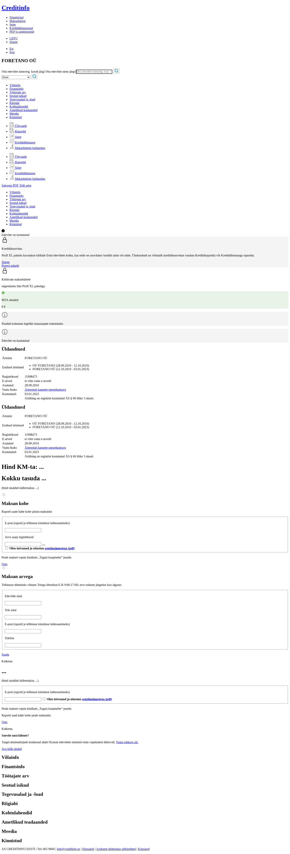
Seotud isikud (17, 96)
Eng (12, 52)
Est (11, 48)
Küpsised (144, 849)
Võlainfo (15, 85)
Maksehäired (17, 21)
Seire (12, 24)
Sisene (13, 42)
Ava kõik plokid (12, 749)
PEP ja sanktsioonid (21, 31)
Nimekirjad (16, 17)
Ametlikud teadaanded (23, 110)
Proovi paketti (10, 265)
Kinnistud (15, 117)
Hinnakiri (88, 849)
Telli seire (25, 185)
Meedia (14, 113)
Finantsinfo (16, 88)
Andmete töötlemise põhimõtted (116, 849)
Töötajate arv (17, 92)
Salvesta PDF (10, 185)
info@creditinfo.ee (68, 849)
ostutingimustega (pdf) (60, 548)
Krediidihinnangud (21, 28)
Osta (4, 564)
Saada (5, 654)
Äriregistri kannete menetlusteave (45, 389)
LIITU (13, 38)
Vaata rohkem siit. (127, 742)
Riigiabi (14, 103)
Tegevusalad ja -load (22, 99)
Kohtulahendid (18, 106)
